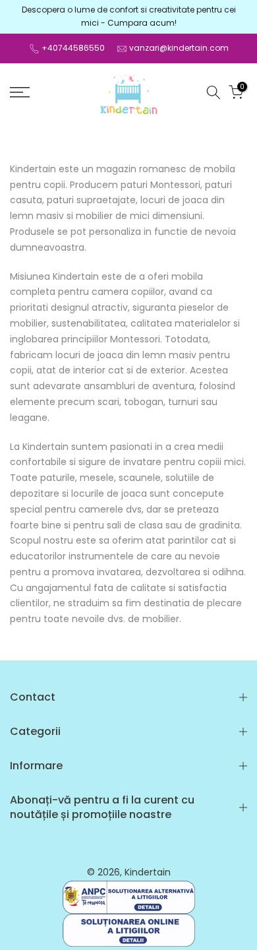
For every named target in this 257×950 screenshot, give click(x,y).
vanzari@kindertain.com (179, 47)
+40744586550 (73, 47)
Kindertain (148, 872)
